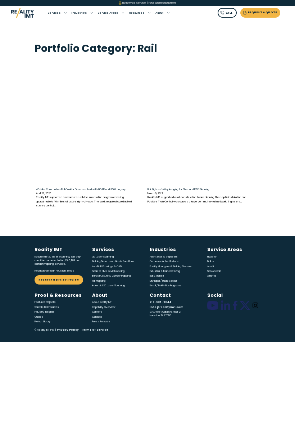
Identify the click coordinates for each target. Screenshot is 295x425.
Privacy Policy (68, 330)
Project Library (42, 321)
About (159, 13)
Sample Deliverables (47, 307)
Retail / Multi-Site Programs (165, 285)
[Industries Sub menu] (91, 13)
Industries (79, 13)
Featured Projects (45, 302)
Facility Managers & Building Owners (171, 266)
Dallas (210, 261)
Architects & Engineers (164, 256)
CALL (229, 12)
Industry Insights (45, 311)
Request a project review (58, 279)
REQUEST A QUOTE (262, 12)
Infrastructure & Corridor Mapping (111, 275)
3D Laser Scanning (103, 256)
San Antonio (214, 271)
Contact (97, 316)
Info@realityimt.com (166, 307)
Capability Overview (103, 307)
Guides (39, 316)
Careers (97, 311)
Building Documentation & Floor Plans (113, 261)
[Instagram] (255, 305)
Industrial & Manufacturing (165, 271)
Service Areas (107, 13)
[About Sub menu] (168, 13)
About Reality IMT (102, 302)
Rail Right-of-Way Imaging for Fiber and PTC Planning (178, 189)
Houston (212, 256)
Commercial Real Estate (164, 261)
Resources (136, 13)
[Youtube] (212, 305)
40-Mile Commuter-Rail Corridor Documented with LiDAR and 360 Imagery (81, 189)
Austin (211, 266)
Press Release (101, 321)
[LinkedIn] (225, 305)
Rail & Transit (157, 275)
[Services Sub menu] (65, 13)
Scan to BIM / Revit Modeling (108, 271)
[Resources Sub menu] (149, 13)
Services (53, 13)
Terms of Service (94, 330)
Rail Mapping (98, 280)
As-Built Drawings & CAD (107, 266)
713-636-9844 (160, 302)
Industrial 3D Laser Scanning (108, 285)
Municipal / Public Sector (163, 280)
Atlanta (211, 275)
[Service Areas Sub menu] (123, 13)
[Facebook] (235, 305)
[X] (245, 305)
